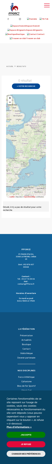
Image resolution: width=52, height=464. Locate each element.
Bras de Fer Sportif (26, 385)
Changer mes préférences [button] (26, 454)
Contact (26, 348)
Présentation (26, 335)
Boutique (26, 344)
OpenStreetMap (29, 197)
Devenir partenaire (26, 357)
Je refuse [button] (26, 444)
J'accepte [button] (26, 435)
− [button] (10, 102)
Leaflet (12, 197)
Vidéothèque (26, 353)
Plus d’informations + (19, 427)
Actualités (26, 340)
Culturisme (26, 381)
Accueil (9, 66)
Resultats (21, 66)
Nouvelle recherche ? (45, 81)
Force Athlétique (26, 377)
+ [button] (10, 98)
